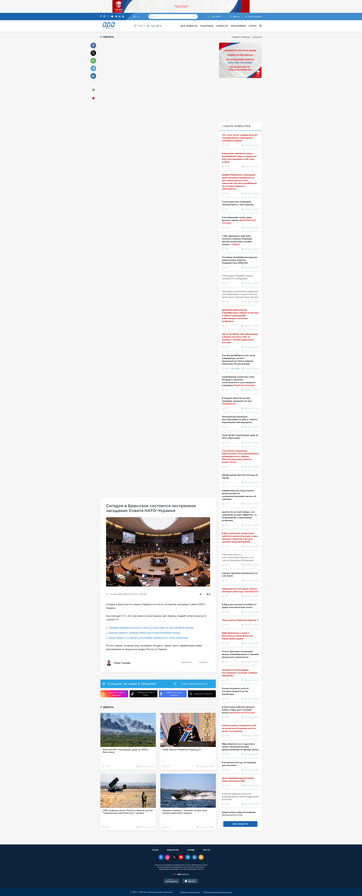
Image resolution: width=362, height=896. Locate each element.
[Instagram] (104, 16)
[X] (108, 16)
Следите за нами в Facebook (174, 693)
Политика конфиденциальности (217, 892)
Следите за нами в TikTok (145, 693)
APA (124, 616)
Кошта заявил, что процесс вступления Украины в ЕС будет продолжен (148, 637)
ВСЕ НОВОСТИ (189, 26)
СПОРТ (253, 26)
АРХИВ (190, 850)
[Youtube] (112, 16)
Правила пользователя (190, 892)
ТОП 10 (206, 850)
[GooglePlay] (172, 881)
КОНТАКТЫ (173, 850)
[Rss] (123, 16)
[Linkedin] (119, 16)
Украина (203, 662)
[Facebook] (101, 16)
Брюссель (187, 662)
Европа (257, 37)
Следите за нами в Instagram (116, 693)
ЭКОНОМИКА (238, 26)
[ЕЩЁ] (259, 26)
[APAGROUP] (181, 874)
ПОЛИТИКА (206, 26)
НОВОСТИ (222, 26)
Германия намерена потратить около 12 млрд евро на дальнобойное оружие (151, 627)
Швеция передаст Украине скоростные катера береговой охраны (144, 632)
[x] (174, 857)
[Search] (194, 17)
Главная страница (241, 37)
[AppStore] (190, 881)
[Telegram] (116, 16)
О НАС (155, 850)
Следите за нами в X (203, 694)
